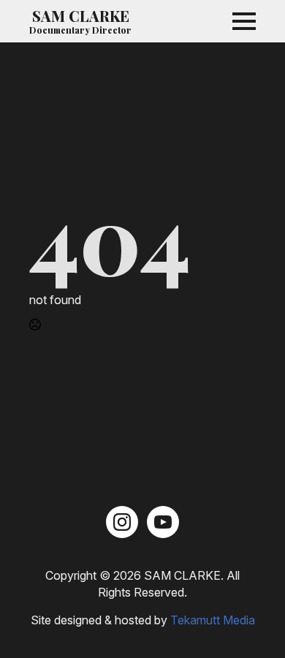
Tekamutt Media (212, 620)
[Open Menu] (244, 21)
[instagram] (122, 522)
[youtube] (163, 522)
